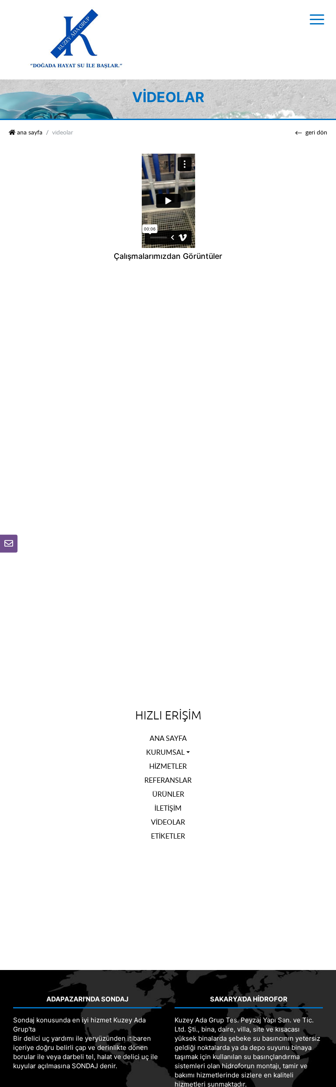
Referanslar (168, 780)
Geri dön (316, 132)
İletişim (168, 808)
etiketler (168, 836)
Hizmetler (168, 766)
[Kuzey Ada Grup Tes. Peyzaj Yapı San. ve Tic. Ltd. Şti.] (76, 39)
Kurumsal (165, 752)
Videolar (168, 822)
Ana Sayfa (168, 738)
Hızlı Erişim (168, 715)
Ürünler (168, 794)
